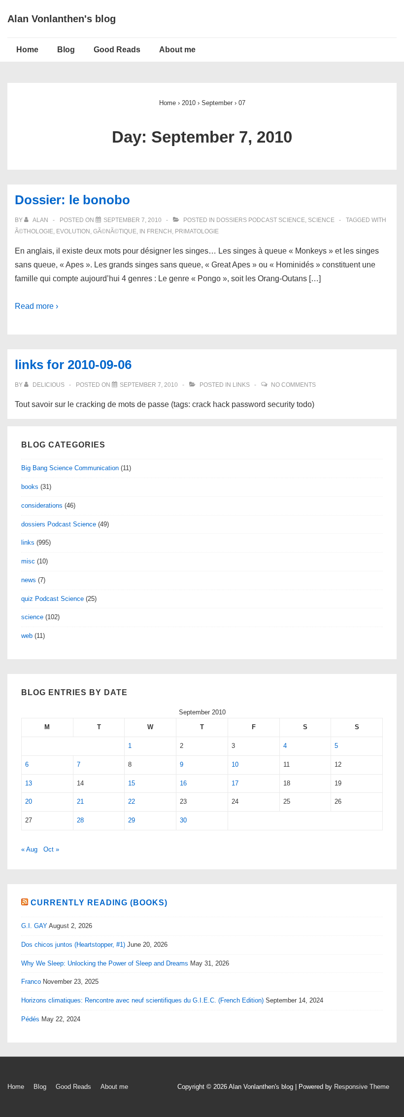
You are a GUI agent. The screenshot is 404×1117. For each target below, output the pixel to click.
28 (80, 820)
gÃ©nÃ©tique (114, 231)
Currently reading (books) (99, 902)
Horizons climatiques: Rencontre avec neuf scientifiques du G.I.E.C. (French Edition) (142, 1000)
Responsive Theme (361, 1086)
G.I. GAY (34, 926)
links (241, 384)
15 (131, 783)
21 (80, 801)
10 (235, 764)
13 (28, 783)
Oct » (51, 849)
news (28, 580)
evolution (73, 231)
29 (131, 820)
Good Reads (117, 49)
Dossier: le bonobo (72, 199)
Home (27, 49)
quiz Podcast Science (52, 598)
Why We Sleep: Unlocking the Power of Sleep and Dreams (104, 963)
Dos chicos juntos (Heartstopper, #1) (73, 944)
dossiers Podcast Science (260, 220)
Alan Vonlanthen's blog (61, 18)
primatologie (197, 231)
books (29, 486)
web (27, 635)
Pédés (30, 1019)
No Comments (293, 384)
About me (177, 49)
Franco (31, 981)
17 (235, 783)
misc (28, 561)
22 (131, 801)
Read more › (36, 306)
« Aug (29, 849)
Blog (66, 49)
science (321, 220)
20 (28, 801)
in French (155, 231)
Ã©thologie (34, 231)
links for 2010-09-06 (73, 364)
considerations (42, 505)
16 (183, 783)
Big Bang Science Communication (70, 468)
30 (183, 820)
